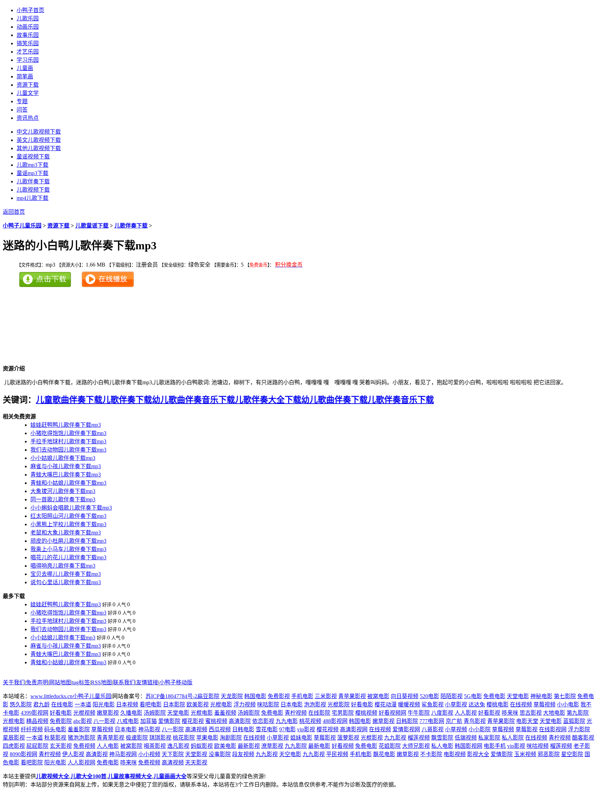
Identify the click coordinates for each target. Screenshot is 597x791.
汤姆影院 (155, 713)
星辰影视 (14, 738)
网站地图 (60, 682)
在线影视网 (553, 729)
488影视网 (335, 721)
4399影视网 (34, 713)
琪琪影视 (160, 738)
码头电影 (55, 729)
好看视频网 (392, 713)
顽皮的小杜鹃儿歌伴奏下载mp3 (68, 541)
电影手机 (495, 746)
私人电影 (442, 746)
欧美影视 (198, 704)
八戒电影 (128, 721)
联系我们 (124, 682)
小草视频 (456, 729)
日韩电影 (243, 729)
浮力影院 (579, 729)
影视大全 (478, 754)
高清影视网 (354, 729)
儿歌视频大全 (52, 776)
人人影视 (466, 713)
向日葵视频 (404, 696)
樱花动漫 (386, 704)
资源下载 (28, 85)
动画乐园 (28, 27)
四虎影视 (14, 746)
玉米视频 (525, 754)
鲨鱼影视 (432, 704)
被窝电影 (378, 696)
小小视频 (149, 754)
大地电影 (554, 713)
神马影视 (149, 729)
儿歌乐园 (28, 18)
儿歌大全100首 (88, 776)
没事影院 (220, 754)
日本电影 (292, 704)
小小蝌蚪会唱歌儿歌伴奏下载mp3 (71, 508)
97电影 (287, 729)
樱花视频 (327, 729)
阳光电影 (104, 704)
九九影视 (395, 738)
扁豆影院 (208, 696)
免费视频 (84, 746)
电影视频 (455, 754)
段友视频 (243, 754)
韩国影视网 (468, 746)
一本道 (83, 704)
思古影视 (531, 713)
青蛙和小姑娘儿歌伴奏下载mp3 (68, 483)
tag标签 (81, 682)
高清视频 (196, 729)
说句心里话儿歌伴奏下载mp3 (65, 582)
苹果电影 (207, 738)
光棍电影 (221, 704)
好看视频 (343, 746)
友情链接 (147, 682)
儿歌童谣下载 (91, 226)
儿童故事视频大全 (130, 776)
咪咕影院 (268, 704)
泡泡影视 (315, 704)
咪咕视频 (538, 746)
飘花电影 (384, 754)
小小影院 (479, 729)
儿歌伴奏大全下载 (268, 399)
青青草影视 (110, 738)
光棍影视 (372, 738)
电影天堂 (527, 721)
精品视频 (37, 721)
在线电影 (62, 704)
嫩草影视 (108, 713)
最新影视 (249, 746)
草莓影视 (526, 729)
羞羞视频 (225, 713)
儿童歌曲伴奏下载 (69, 399)
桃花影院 (184, 738)
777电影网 (431, 721)
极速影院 (137, 738)
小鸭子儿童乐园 (22, 226)
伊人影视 (73, 754)
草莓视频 (544, 704)
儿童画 (25, 68)
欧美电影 (225, 746)
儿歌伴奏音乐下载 (401, 399)
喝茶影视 (155, 746)
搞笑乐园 (28, 43)
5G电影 (473, 696)
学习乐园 (28, 60)
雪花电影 (267, 729)
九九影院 (296, 746)
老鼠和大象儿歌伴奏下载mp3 (65, 533)
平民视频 (337, 754)
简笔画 (25, 76)
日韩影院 (407, 721)
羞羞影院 (79, 729)
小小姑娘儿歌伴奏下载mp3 (62, 458)
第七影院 (565, 696)
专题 (22, 101)
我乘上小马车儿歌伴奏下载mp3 (68, 549)
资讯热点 (28, 118)
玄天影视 (61, 746)
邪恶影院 (549, 754)
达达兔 (476, 704)
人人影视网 (81, 762)
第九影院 (578, 713)
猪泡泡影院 (81, 738)
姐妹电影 (301, 738)
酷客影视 (583, 738)
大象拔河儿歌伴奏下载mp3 (62, 491)
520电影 (429, 696)
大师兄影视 (416, 746)
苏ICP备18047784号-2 (171, 696)
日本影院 (174, 704)
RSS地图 (101, 682)
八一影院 (173, 729)
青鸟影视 (475, 721)
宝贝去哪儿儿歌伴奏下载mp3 (65, 574)
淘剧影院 (231, 738)
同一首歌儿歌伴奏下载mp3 (62, 499)
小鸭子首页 (30, 10)
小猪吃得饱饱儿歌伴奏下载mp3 (68, 433)
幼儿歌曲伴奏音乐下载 (193, 399)
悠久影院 (21, 704)
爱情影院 (169, 721)
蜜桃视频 (216, 721)
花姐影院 (390, 746)
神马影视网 (123, 754)
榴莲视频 (419, 738)
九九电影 (287, 721)
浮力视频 (245, 704)
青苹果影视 (352, 696)
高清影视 (97, 754)
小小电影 (568, 704)
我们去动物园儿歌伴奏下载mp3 (68, 450)
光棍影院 (339, 704)
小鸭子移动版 (175, 682)
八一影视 (104, 721)
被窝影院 (131, 746)
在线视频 (521, 704)
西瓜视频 (220, 729)
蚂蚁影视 (202, 746)
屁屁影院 (37, 746)
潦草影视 (272, 746)
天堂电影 (518, 696)
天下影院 (173, 754)
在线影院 (319, 713)
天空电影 (290, 754)
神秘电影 (541, 696)
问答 (22, 110)
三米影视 (326, 696)
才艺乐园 (28, 52)
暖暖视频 (409, 704)
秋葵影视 (55, 738)
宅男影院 (343, 713)
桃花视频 (310, 721)
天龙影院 (232, 696)
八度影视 (442, 713)
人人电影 (108, 746)
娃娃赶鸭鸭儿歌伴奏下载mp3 (65, 425)
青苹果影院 (501, 721)
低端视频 (466, 738)
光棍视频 (84, 713)
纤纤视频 (32, 729)
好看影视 (489, 713)
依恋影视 (263, 721)
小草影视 (456, 704)
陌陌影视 (451, 696)
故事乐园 (28, 35)
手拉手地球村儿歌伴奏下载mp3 (68, 441)
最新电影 (319, 746)
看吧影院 (32, 762)
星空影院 (572, 754)
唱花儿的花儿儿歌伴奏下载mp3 (68, 557)
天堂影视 (196, 754)
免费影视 (279, 696)
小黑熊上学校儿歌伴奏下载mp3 (68, 524)
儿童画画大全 (170, 776)
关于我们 (14, 682)
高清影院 (240, 721)
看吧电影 (151, 704)
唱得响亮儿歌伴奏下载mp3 (62, 566)
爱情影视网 (406, 729)
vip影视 (306, 729)
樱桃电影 (497, 704)
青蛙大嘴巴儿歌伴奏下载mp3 (65, 475)
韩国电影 (255, 696)
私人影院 (513, 738)
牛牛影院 (419, 713)
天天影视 (196, 762)
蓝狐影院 (574, 721)
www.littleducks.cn (51, 696)
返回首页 (14, 212)
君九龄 (41, 704)
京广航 (454, 721)
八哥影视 (432, 729)
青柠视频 (296, 713)
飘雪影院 (442, 738)
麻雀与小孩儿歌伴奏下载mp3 (65, 466)
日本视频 (127, 704)
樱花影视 (193, 721)
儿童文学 (28, 93)
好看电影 (362, 704)
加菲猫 (148, 721)
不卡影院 (431, 754)
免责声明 (37, 682)
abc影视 (82, 721)
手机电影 (302, 696)
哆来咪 (510, 713)
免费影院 (61, 721)
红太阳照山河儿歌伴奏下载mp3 (68, 516)
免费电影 (494, 696)
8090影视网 (23, 754)
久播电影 (131, 713)
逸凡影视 (178, 746)
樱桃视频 (366, 713)
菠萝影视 (348, 738)
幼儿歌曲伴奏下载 (334, 399)
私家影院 (489, 738)
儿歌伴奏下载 (131, 226)
